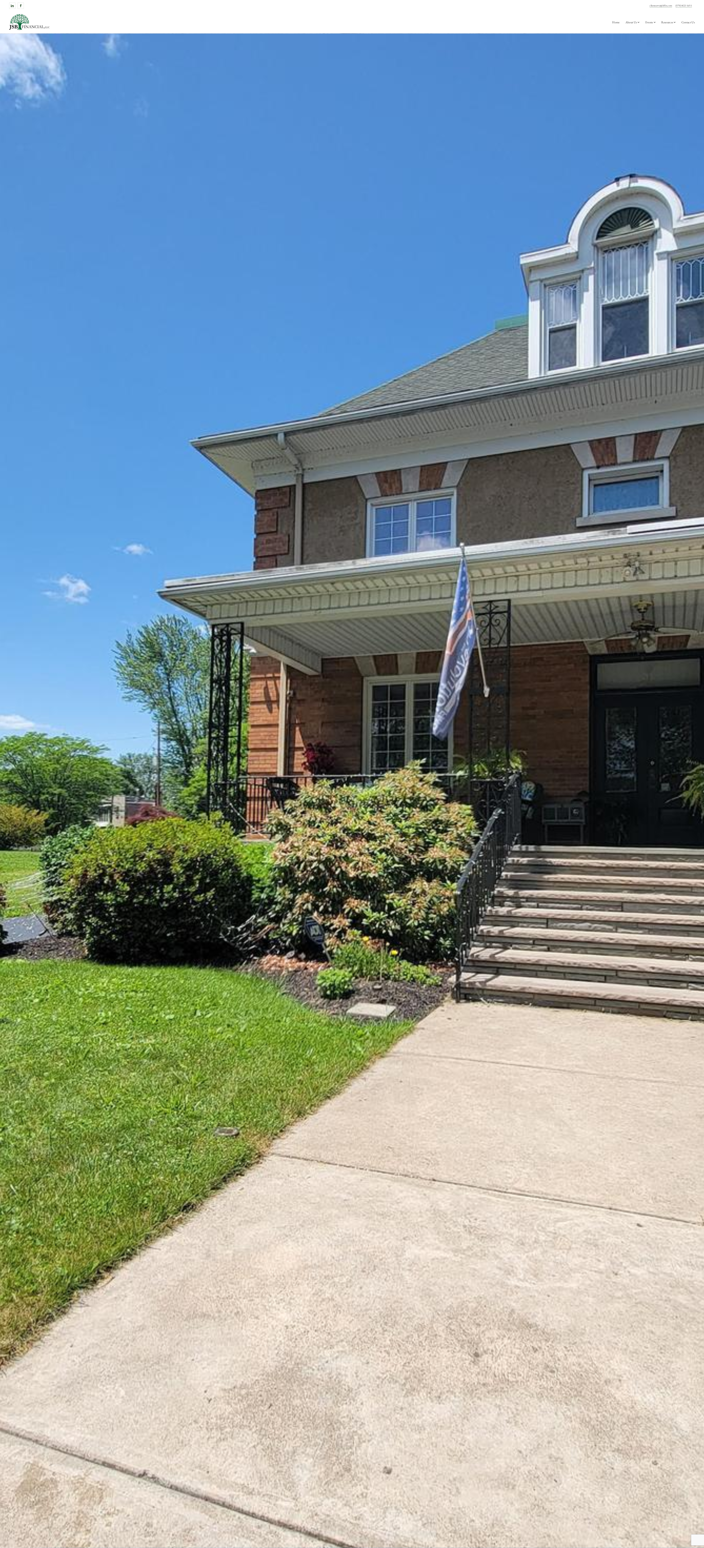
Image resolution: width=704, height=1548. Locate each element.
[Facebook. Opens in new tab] (21, 6)
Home (615, 22)
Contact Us (688, 22)
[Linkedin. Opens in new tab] (12, 6)
